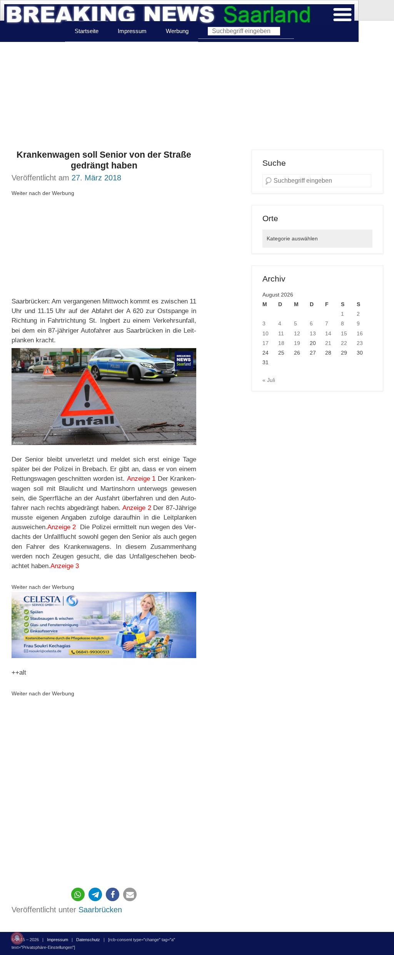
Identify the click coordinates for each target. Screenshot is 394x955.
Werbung (177, 31)
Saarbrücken (100, 909)
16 (360, 333)
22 (344, 343)
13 (313, 333)
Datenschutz (88, 939)
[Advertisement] (197, 96)
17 (265, 343)
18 (281, 343)
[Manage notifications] (17, 938)
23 (360, 343)
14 (328, 333)
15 (344, 333)
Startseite (86, 31)
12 (297, 333)
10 (265, 333)
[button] (78, 894)
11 (281, 333)
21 (328, 343)
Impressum (132, 31)
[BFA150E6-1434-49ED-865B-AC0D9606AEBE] (104, 625)
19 (297, 343)
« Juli (268, 380)
